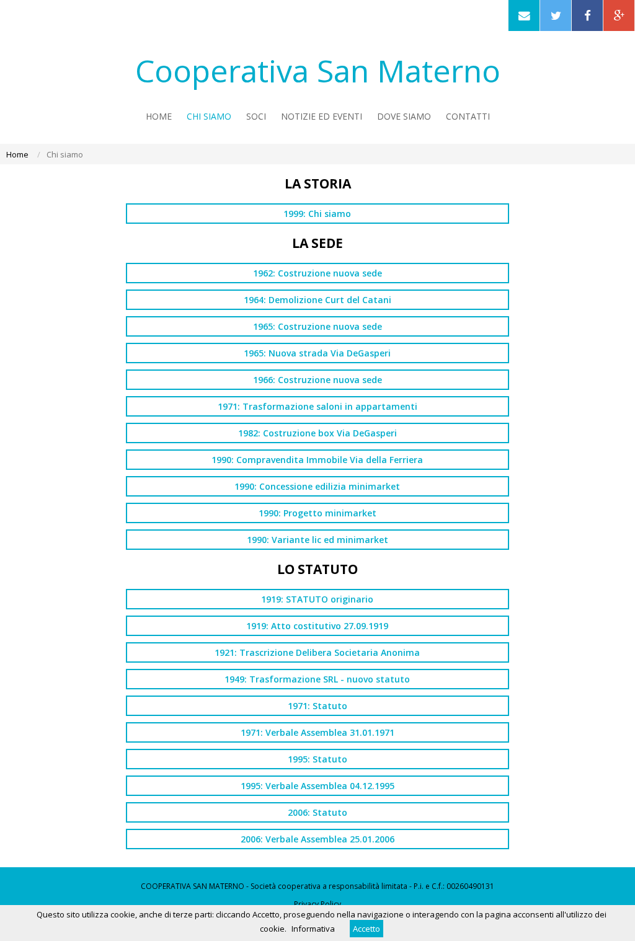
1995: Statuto (317, 759)
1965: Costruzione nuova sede (317, 326)
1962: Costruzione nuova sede (317, 273)
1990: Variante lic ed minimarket (317, 540)
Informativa (313, 928)
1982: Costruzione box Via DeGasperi (317, 433)
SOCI (256, 116)
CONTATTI (468, 116)
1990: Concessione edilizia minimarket (317, 486)
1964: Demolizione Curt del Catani (317, 300)
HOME (159, 116)
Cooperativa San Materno (317, 71)
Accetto (366, 928)
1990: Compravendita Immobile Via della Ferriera (317, 460)
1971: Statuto (317, 706)
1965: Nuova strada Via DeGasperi (317, 353)
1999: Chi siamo (317, 213)
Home (17, 154)
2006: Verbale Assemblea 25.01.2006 (317, 839)
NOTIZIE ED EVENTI (321, 116)
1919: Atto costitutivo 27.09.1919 (317, 626)
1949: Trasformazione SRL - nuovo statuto (317, 679)
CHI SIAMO (209, 116)
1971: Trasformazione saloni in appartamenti (317, 406)
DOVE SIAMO (404, 116)
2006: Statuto (317, 812)
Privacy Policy (317, 904)
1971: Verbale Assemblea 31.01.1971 (317, 732)
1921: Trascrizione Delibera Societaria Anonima (317, 652)
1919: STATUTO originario (317, 599)
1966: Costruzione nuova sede (317, 380)
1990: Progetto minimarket (317, 513)
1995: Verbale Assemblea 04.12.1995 (317, 786)
